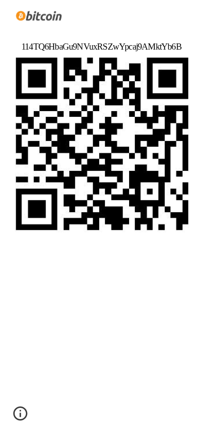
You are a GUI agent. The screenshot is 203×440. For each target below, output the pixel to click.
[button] (20, 417)
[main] (101, 41)
